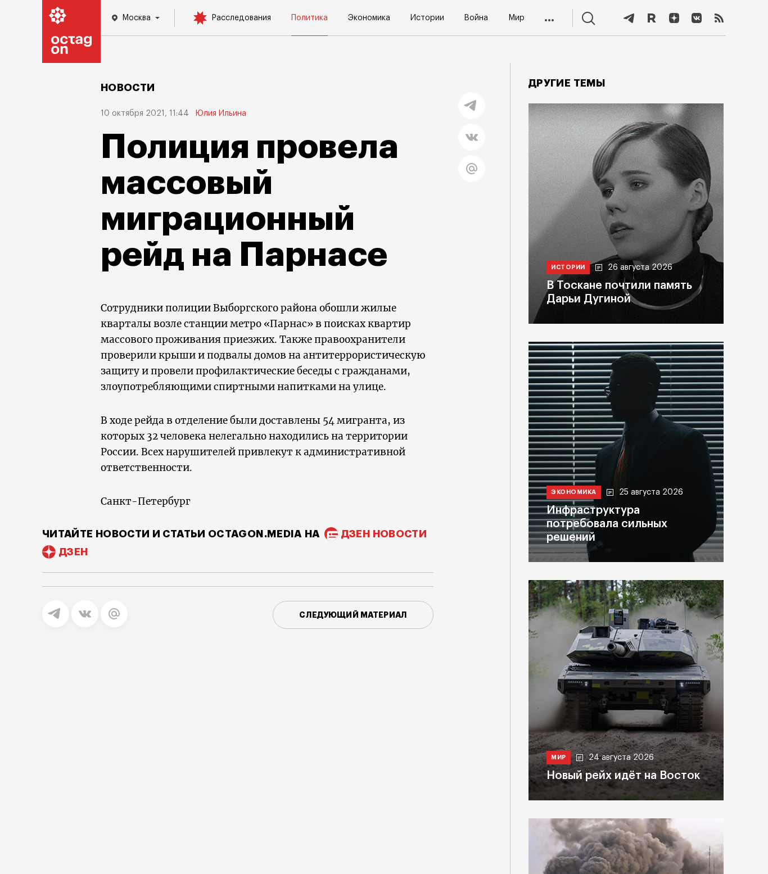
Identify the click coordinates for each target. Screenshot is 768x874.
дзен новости (384, 534)
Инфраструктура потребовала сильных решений (606, 524)
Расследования (241, 18)
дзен (73, 552)
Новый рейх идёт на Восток (623, 775)
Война (476, 18)
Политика (309, 18)
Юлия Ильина (221, 113)
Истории (427, 18)
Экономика (369, 18)
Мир (516, 18)
